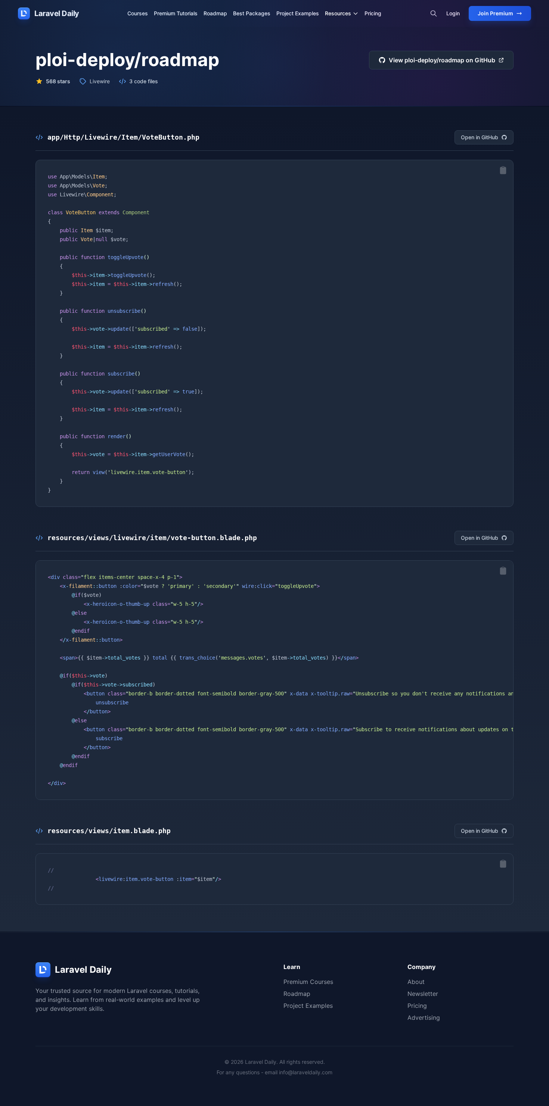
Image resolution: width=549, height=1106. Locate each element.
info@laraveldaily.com (305, 1072)
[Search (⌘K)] (433, 13)
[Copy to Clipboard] (503, 170)
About (416, 981)
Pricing (373, 13)
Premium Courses (308, 981)
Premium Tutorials (176, 13)
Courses (137, 13)
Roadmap (215, 13)
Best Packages (251, 13)
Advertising (423, 1017)
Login (453, 13)
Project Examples (297, 13)
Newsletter (422, 993)
